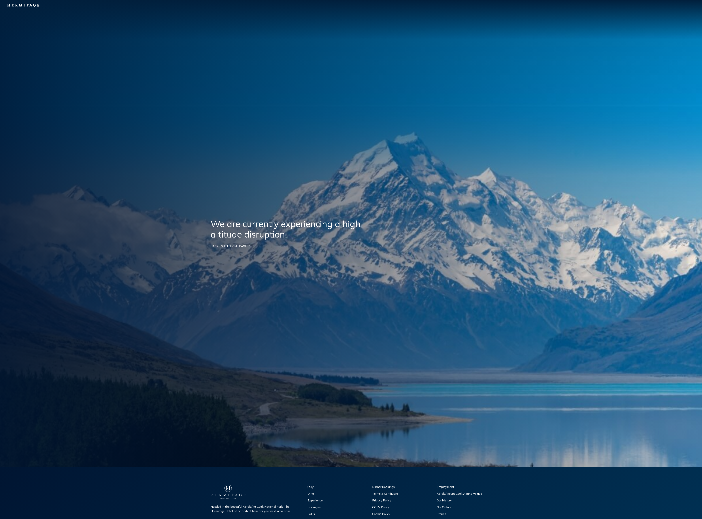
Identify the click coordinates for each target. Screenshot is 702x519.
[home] (23, 5)
